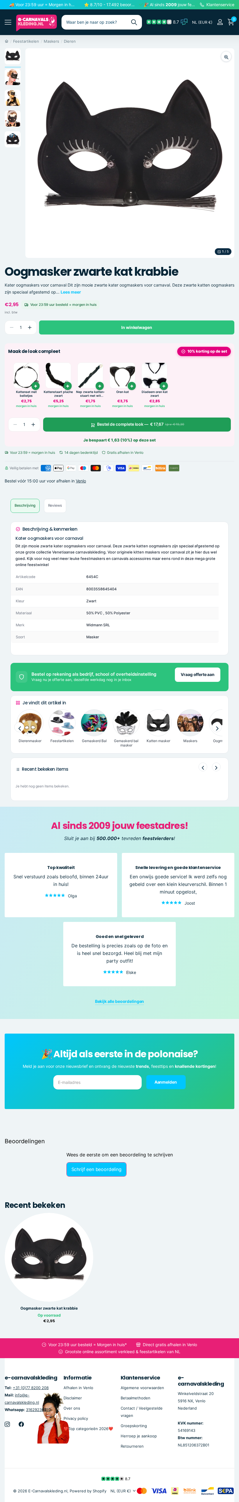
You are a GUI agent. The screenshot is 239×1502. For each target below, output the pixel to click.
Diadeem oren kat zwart (155, 394)
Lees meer (71, 291)
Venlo (81, 480)
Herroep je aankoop (139, 1436)
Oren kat (122, 392)
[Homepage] (6, 41)
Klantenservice (140, 1377)
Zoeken (134, 22)
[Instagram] (7, 1424)
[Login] (220, 22)
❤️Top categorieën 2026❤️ (88, 1428)
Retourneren (132, 1446)
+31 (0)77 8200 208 (31, 1387)
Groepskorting (134, 1425)
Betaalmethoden (135, 1397)
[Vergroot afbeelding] (226, 56)
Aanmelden (166, 1081)
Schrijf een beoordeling (96, 1169)
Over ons (72, 1408)
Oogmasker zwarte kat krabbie (49, 1308)
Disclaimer (73, 1397)
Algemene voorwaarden (142, 1387)
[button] (29, 327)
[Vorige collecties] (19, 727)
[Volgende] (216, 767)
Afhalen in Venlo (78, 1387)
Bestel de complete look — (140, 424)
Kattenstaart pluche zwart (58, 394)
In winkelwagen (136, 327)
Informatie (78, 1377)
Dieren (70, 41)
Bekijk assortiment (8, 22)
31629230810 (38, 1409)
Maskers (51, 41)
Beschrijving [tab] (25, 505)
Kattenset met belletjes (26, 394)
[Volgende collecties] (217, 727)
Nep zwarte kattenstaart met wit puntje (90, 394)
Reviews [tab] (55, 505)
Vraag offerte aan (198, 674)
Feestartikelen (26, 41)
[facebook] (21, 1424)
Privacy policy (76, 1418)
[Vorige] (202, 767)
